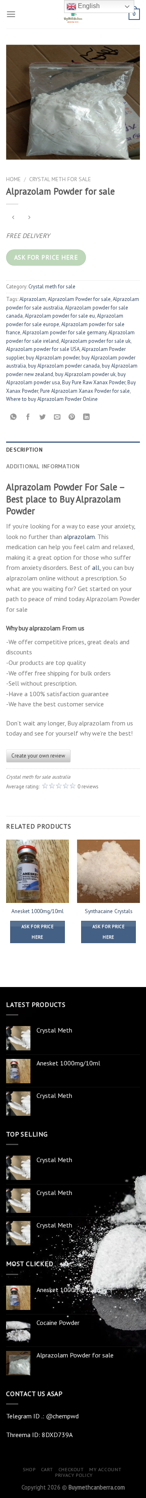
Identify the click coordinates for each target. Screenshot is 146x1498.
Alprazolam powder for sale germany (64, 332)
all (95, 567)
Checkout (71, 1469)
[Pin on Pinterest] (72, 417)
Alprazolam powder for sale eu (60, 315)
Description (24, 449)
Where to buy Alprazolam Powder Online (52, 399)
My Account (105, 1469)
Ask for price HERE (46, 257)
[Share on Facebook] (28, 417)
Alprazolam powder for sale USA (42, 349)
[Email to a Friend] (57, 417)
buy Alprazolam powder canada (64, 365)
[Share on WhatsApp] (13, 417)
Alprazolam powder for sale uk (96, 341)
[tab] (73, 450)
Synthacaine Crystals (109, 911)
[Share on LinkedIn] (86, 417)
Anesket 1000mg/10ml (37, 911)
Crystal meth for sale (60, 179)
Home (13, 179)
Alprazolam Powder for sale (79, 299)
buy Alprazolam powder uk (85, 374)
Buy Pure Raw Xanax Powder (93, 382)
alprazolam (79, 537)
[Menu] (11, 14)
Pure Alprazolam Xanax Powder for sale (85, 390)
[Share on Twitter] (42, 417)
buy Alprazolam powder (52, 357)
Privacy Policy (74, 1475)
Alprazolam (32, 299)
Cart (47, 1469)
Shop (29, 1469)
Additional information (43, 466)
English (88, 5)
